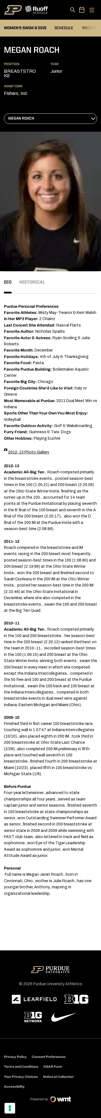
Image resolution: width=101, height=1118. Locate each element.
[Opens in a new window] (34, 999)
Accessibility (14, 1086)
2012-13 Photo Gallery (28, 452)
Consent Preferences (49, 1057)
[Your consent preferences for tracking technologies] (9, 1108)
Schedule (63, 28)
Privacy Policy (15, 1057)
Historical (32, 282)
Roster (89, 28)
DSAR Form (52, 1067)
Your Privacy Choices (21, 1077)
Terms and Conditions (21, 1067)
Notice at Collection (58, 1077)
